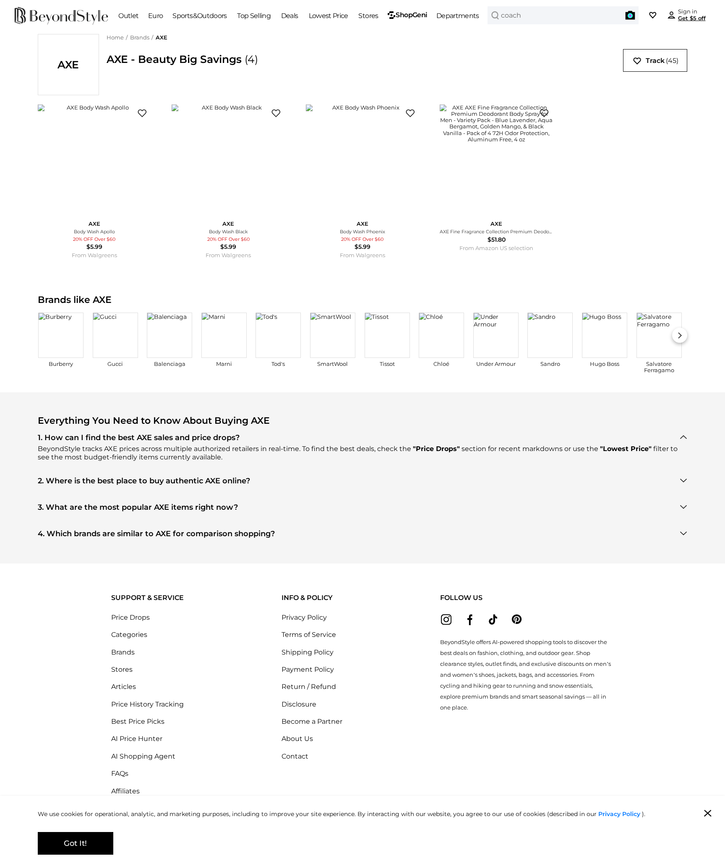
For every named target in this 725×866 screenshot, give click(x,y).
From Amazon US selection (496, 248)
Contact (295, 756)
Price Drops (130, 617)
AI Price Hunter (136, 738)
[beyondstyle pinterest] (517, 619)
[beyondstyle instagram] (446, 619)
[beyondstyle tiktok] (493, 619)
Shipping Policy (308, 652)
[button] (630, 15)
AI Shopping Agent (143, 756)
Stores (122, 669)
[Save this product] (142, 113)
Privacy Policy (304, 617)
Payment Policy (308, 669)
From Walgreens (94, 255)
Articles (123, 686)
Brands (139, 37)
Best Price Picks (137, 721)
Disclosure (299, 704)
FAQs (119, 773)
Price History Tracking (147, 704)
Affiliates (125, 791)
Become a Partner (312, 721)
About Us (297, 738)
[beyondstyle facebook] (470, 619)
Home (115, 37)
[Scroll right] (679, 335)
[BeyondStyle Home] (61, 16)
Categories (129, 634)
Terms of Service (309, 634)
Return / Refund (309, 686)
